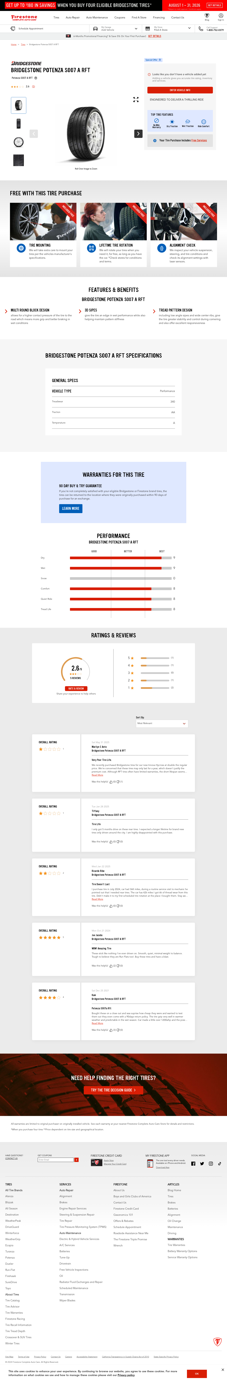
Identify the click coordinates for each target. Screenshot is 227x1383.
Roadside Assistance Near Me (131, 1233)
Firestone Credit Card (126, 1209)
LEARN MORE (70, 508)
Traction (113, 412)
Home (13, 45)
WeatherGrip (12, 1239)
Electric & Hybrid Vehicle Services (79, 1239)
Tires (23, 45)
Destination (12, 1215)
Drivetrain (65, 1264)
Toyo (8, 1288)
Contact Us (120, 1202)
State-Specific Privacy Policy (166, 1357)
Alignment (65, 1196)
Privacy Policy (40, 1357)
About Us (119, 1190)
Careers (68, 1357)
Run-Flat (10, 1270)
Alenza (9, 1196)
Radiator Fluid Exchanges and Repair (81, 1282)
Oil (61, 1276)
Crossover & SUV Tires (18, 1337)
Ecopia (9, 1245)
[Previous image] (34, 134)
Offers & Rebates (123, 1221)
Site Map (9, 1357)
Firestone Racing (15, 1319)
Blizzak (9, 1202)
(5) (33, 86)
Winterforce (12, 1233)
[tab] (18, 105)
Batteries (64, 1251)
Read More (97, 775)
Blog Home (174, 1190)
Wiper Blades (67, 1300)
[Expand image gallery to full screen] (83, 99)
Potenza (10, 1258)
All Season (11, 1208)
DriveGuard (12, 1227)
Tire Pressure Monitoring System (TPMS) (82, 1227)
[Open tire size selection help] (35, 78)
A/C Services (67, 1245)
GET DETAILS (154, 36)
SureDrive (11, 1282)
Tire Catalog (12, 1300)
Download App (162, 1168)
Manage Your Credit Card (115, 1164)
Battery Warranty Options (182, 1251)
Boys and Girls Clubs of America (132, 1196)
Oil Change (174, 1221)
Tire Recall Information (18, 1325)
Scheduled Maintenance (73, 1288)
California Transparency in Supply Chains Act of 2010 (125, 1357)
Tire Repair (65, 1221)
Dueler (9, 1264)
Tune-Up (64, 1257)
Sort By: (140, 717)
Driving (172, 1233)
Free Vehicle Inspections (73, 1270)
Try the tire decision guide (111, 1090)
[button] (56, 17)
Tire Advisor (12, 1307)
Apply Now (109, 1161)
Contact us (11, 1159)
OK (197, 1374)
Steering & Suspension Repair (76, 1215)
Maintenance (175, 1227)
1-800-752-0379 (215, 30)
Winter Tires (12, 1343)
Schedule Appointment (127, 1227)
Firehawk (10, 1276)
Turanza (9, 1251)
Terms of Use (23, 1357)
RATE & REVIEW (76, 688)
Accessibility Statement (87, 1357)
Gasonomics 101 (123, 1215)
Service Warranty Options (182, 1257)
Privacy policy (126, 1375)
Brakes (63, 1202)
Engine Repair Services (72, 1208)
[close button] (223, 1369)
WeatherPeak (13, 1221)
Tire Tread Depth (15, 1331)
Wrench (118, 1245)
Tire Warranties (14, 1313)
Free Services (199, 140)
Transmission (67, 1294)
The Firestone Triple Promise (130, 1239)
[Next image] (138, 134)
